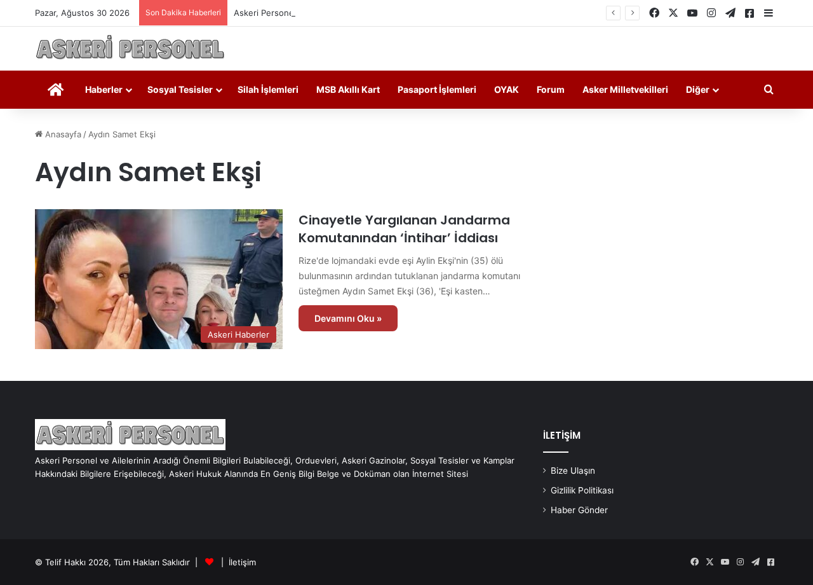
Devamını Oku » (348, 318)
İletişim (242, 562)
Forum (551, 89)
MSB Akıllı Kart (348, 89)
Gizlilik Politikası (582, 490)
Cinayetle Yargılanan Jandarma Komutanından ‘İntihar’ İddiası (404, 229)
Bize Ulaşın (573, 470)
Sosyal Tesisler (180, 89)
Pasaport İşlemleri (437, 89)
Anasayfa (62, 134)
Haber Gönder (579, 510)
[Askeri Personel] (130, 48)
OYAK (506, 89)
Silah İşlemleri (268, 89)
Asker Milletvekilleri (625, 89)
